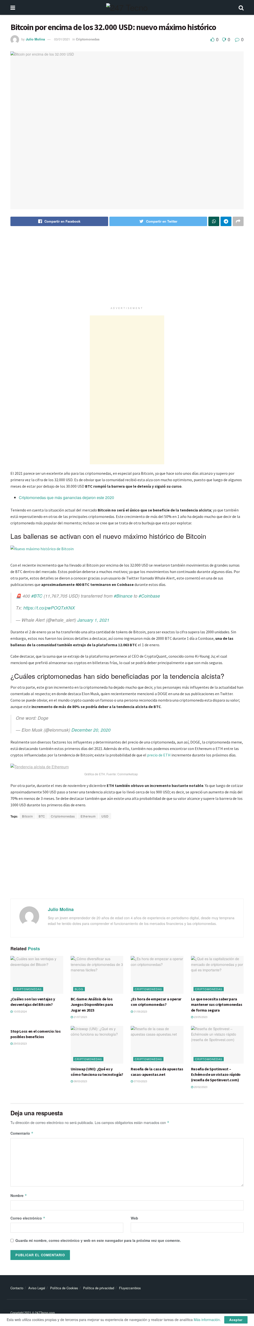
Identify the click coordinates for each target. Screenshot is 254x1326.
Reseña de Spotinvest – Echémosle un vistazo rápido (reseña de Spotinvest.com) (216, 1074)
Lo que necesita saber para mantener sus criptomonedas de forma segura (216, 1004)
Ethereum (88, 816)
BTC (42, 816)
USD (105, 816)
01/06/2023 (140, 1011)
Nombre (18, 1195)
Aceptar (236, 1319)
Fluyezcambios (130, 1288)
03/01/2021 (62, 39)
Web (134, 1218)
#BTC (36, 596)
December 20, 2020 (91, 730)
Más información (207, 1319)
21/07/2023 (80, 1017)
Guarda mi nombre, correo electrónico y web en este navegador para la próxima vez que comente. (98, 1240)
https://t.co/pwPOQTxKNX (49, 608)
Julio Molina (35, 39)
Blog (79, 989)
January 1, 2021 (93, 620)
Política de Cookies (64, 1288)
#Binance (123, 596)
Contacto (16, 1288)
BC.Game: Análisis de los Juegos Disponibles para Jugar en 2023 (92, 1004)
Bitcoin (27, 816)
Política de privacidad (98, 1288)
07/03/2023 (140, 1081)
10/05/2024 (20, 1011)
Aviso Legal (36, 1288)
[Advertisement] (127, 269)
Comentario (21, 1133)
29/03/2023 (20, 1043)
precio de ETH (159, 754)
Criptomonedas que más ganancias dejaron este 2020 (66, 497)
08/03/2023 (80, 1081)
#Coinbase (149, 596)
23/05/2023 (200, 1017)
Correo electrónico (27, 1218)
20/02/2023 (200, 1087)
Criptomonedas (87, 39)
